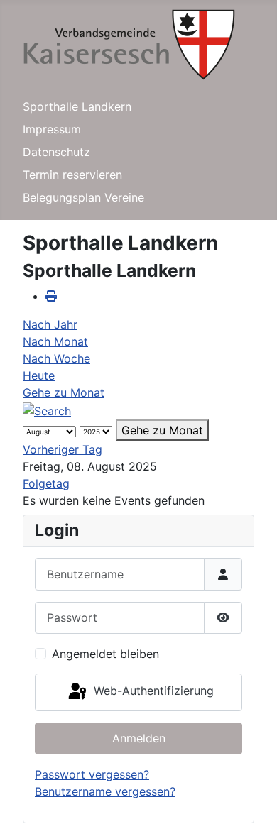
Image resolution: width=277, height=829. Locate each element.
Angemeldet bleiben (105, 654)
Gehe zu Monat (63, 392)
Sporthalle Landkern (77, 106)
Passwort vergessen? (92, 774)
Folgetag (46, 483)
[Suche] (47, 409)
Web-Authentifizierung (152, 691)
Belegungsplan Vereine (83, 197)
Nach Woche (56, 358)
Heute (39, 375)
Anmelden (138, 738)
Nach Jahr (50, 324)
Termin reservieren (72, 175)
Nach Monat (55, 341)
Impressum (52, 129)
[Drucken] (51, 296)
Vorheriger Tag (62, 449)
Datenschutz (56, 152)
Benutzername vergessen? (105, 791)
